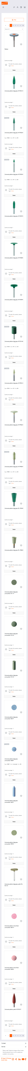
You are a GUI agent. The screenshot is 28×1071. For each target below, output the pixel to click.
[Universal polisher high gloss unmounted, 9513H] (14, 624)
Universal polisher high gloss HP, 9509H (14, 299)
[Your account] (17, 7)
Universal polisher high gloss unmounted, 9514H (11, 676)
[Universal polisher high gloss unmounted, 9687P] (14, 791)
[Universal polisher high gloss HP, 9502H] (14, 123)
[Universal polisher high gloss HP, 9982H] (14, 415)
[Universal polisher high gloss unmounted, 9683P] (14, 749)
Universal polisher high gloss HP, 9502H (14, 132)
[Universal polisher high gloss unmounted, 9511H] (14, 582)
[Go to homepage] (14, 3)
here (12, 65)
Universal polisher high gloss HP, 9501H (14, 91)
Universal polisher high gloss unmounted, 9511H (11, 592)
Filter (15, 19)
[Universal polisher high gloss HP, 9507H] (14, 206)
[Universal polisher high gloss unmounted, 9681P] (14, 707)
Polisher (6, 49)
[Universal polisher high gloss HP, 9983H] (14, 457)
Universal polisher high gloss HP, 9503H (14, 174)
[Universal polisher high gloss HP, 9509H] (14, 290)
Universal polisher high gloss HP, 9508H (14, 258)
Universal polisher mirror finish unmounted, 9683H (12, 968)
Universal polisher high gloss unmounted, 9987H (11, 843)
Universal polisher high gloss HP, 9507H (14, 216)
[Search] (14, 7)
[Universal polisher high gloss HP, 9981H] (14, 373)
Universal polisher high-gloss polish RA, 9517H (14, 884)
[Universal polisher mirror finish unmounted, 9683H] (14, 958)
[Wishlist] (21, 7)
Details (14, 70)
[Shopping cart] (25, 7)
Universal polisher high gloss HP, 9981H (14, 383)
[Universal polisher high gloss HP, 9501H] (14, 81)
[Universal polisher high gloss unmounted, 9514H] (14, 665)
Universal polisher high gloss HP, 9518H (14, 341)
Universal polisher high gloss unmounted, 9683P (11, 759)
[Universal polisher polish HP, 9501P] (14, 999)
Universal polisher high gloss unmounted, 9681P (11, 717)
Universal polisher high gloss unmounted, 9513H (11, 634)
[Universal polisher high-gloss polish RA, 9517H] (14, 874)
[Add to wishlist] (21, 44)
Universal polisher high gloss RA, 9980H (14, 550)
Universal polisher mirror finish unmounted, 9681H (12, 926)
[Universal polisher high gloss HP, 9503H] (14, 164)
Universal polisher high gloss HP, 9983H (14, 466)
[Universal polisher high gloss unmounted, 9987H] (14, 832)
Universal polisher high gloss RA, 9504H (14, 508)
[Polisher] (14, 39)
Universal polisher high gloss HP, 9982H (14, 425)
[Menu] (3, 7)
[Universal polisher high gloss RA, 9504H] (14, 498)
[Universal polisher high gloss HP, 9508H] (14, 248)
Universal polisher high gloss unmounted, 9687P (11, 801)
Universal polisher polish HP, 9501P (13, 1009)
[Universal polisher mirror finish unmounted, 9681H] (14, 916)
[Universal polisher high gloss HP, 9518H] (14, 331)
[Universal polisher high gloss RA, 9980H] (14, 540)
